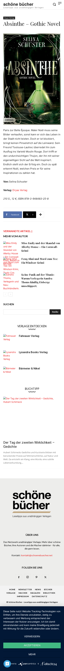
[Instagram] (27, 577)
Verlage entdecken (32, 326)
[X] (45, 577)
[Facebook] (18, 577)
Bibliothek (49, 593)
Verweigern (32, 636)
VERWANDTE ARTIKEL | (17, 231)
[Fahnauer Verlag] (9, 340)
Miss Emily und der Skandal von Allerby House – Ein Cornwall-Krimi (40, 246)
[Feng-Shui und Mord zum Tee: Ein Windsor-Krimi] (11, 265)
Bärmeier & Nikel (29, 368)
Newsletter (25, 589)
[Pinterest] (36, 577)
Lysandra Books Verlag (33, 352)
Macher (23, 593)
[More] (40, 214)
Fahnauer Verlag (29, 336)
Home (12, 589)
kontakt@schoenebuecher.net (37, 555)
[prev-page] (5, 294)
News (38, 589)
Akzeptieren (32, 645)
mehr (32, 654)
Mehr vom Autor (15, 236)
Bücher (48, 589)
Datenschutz (39, 596)
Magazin (35, 593)
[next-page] (11, 294)
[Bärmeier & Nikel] (9, 373)
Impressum (23, 596)
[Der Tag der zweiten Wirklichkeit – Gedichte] (32, 417)
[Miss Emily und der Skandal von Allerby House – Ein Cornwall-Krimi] (11, 253)
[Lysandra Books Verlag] (9, 357)
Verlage (10, 593)
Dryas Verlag (9, 18)
